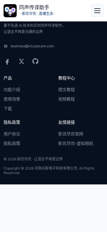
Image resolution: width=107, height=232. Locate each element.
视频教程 (66, 99)
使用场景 (12, 99)
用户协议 (12, 134)
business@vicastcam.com (32, 46)
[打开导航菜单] (97, 10)
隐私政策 (12, 143)
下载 (8, 108)
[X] (21, 61)
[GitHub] (35, 61)
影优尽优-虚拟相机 (75, 143)
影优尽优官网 (70, 134)
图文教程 (66, 89)
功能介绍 (12, 89)
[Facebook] (7, 61)
